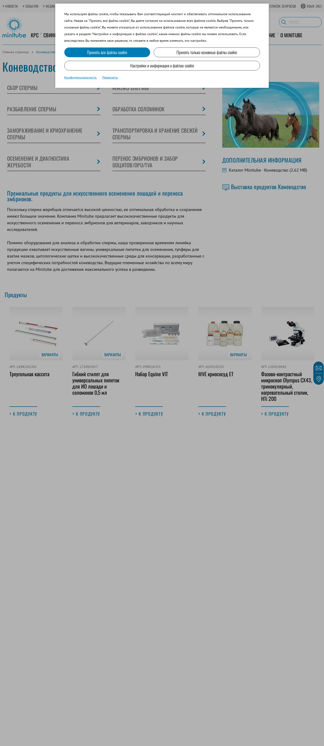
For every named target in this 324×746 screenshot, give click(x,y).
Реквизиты (110, 77)
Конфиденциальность (80, 77)
